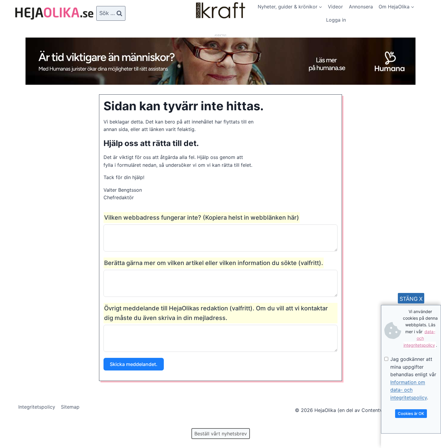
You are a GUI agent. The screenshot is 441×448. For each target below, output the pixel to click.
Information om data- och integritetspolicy (408, 390)
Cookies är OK (411, 413)
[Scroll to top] (15, 424)
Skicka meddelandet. (134, 364)
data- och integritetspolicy (419, 338)
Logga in (336, 20)
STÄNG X (411, 299)
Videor (335, 7)
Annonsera (361, 7)
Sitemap (70, 407)
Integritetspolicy (36, 407)
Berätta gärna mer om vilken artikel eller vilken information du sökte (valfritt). (213, 263)
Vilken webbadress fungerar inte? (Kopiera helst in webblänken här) (201, 217)
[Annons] (221, 83)
